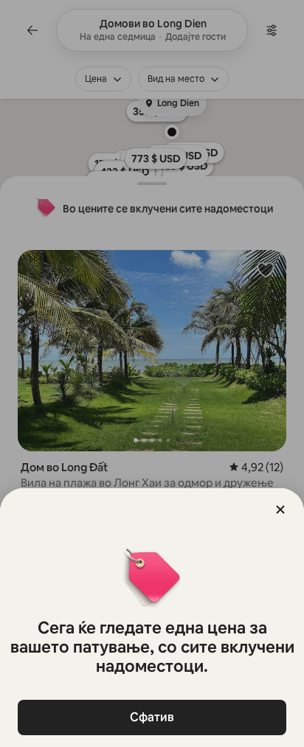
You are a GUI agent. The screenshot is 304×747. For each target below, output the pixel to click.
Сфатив (152, 717)
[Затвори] (280, 509)
